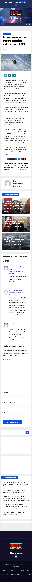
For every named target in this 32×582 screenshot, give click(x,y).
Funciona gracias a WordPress (11, 564)
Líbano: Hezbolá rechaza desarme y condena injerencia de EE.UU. (15, 205)
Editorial (5, 570)
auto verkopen (14, 290)
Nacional (11, 570)
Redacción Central (18, 184)
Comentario (7, 359)
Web (4, 412)
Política (16, 570)
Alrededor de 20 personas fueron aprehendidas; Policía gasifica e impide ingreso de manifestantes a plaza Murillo (16, 498)
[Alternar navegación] (15, 24)
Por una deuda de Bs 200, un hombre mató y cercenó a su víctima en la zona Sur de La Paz (15, 484)
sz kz (11, 324)
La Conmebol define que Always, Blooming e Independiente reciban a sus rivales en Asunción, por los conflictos (16, 506)
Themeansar (16, 566)
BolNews (16, 18)
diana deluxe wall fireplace (18, 267)
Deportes (17, 574)
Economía (22, 570)
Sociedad (16, 578)
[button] (26, 24)
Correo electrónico (9, 402)
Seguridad (23, 574)
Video (28, 574)
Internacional (7, 34)
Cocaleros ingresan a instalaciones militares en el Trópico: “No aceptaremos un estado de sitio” (14, 514)
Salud (27, 570)
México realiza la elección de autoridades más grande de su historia (23, 167)
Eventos (12, 574)
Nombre (5, 392)
